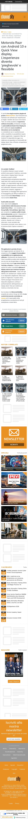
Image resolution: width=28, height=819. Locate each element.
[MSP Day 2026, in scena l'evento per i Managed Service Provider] (14, 497)
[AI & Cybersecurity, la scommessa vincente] (14, 463)
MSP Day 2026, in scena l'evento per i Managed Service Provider (13, 502)
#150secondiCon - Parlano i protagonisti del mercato (14, 519)
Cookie (11, 803)
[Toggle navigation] (24, 16)
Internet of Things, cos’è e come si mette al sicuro (20, 378)
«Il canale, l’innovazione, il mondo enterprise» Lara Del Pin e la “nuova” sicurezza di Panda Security (20, 397)
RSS (14, 773)
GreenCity (20, 751)
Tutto (25, 567)
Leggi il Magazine (14, 681)
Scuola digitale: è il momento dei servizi (13, 537)
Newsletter (6, 26)
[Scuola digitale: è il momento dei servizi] (14, 531)
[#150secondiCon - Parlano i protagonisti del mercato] (14, 514)
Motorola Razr (10, 115)
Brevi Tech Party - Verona (9, 486)
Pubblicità (22, 769)
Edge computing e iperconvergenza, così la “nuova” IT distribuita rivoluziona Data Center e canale (7, 397)
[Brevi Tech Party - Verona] (14, 480)
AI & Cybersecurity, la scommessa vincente (12, 468)
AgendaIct (14, 758)
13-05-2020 (21, 73)
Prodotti (24, 105)
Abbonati (21, 331)
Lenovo (3, 298)
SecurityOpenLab (10, 751)
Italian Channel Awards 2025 (11, 23)
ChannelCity (18, 1)
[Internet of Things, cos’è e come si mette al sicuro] (21, 370)
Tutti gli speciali (22, 453)
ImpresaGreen (6, 755)
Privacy (17, 803)
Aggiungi (22, 320)
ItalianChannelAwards (19, 755)
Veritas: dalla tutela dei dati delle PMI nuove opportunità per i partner (6, 360)
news (9, 32)
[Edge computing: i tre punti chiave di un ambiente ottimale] (7, 370)
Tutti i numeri (22, 650)
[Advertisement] (14, 715)
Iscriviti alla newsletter (14, 739)
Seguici (22, 326)
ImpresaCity (22, 748)
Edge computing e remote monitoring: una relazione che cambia (21, 360)
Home (5, 32)
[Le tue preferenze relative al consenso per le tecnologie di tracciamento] (20, 817)
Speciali (12, 765)
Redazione (6, 769)
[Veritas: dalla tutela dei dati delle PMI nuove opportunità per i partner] (7, 351)
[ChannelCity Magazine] (14, 664)
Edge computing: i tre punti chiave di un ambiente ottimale (6, 378)
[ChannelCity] (7, 16)
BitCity (5, 748)
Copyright (14, 769)
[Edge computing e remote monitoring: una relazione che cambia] (21, 351)
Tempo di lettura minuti (7, 76)
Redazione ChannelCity (9, 73)
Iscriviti (22, 315)
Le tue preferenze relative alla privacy (15, 813)
